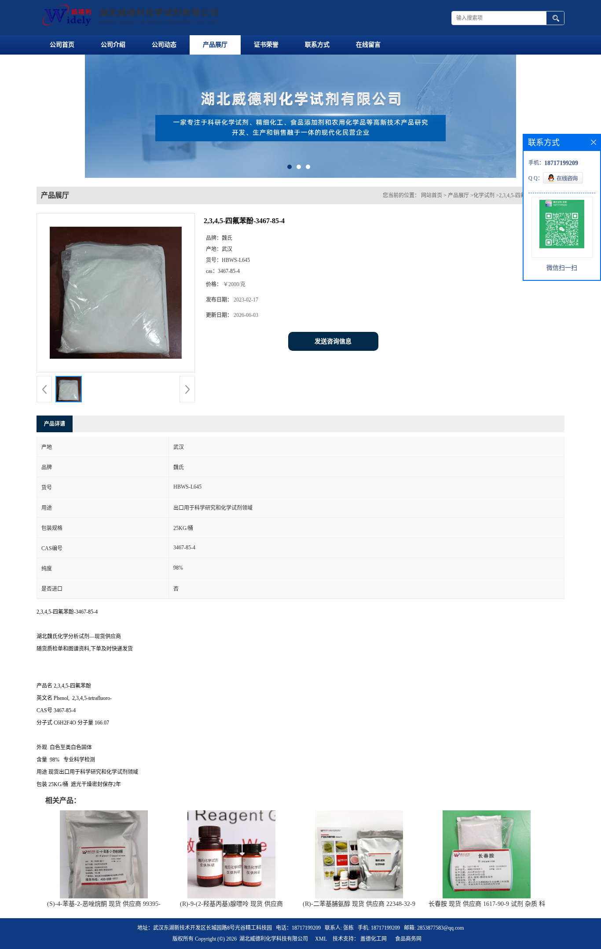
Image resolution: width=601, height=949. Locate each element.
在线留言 (368, 44)
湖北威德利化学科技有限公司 (273, 939)
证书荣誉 (266, 44)
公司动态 (164, 44)
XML (321, 939)
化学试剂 (484, 195)
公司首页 (62, 44)
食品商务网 (408, 939)
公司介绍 (113, 44)
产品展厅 (215, 44)
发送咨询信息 (333, 341)
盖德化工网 (373, 939)
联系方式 (317, 44)
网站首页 (431, 195)
